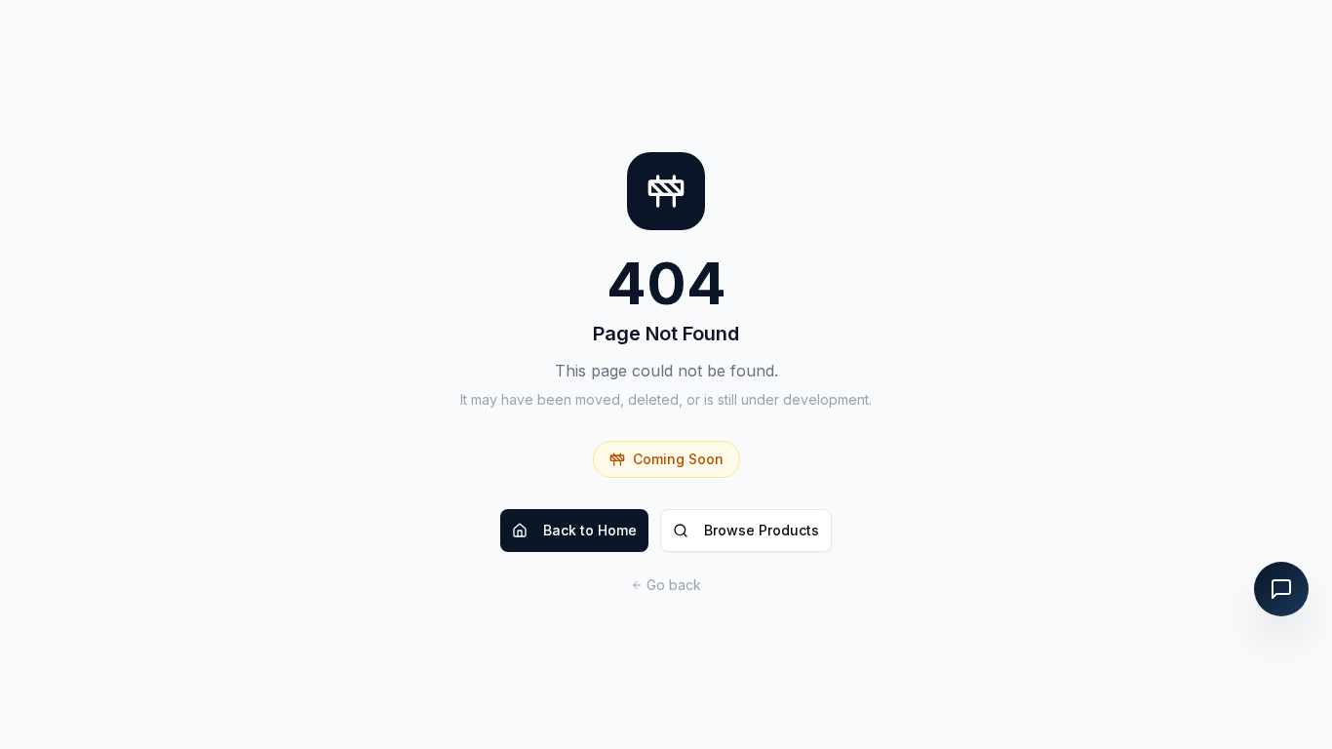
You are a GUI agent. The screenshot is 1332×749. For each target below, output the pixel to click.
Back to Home (590, 530)
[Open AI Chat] (1281, 589)
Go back (673, 584)
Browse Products (761, 530)
